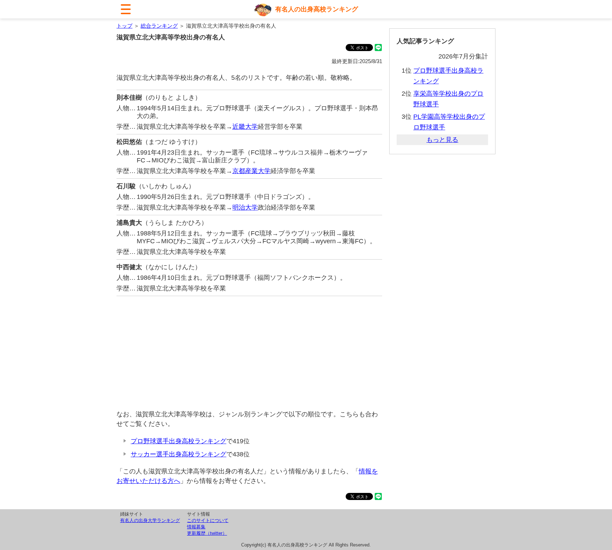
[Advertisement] (249, 352)
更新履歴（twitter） (207, 533)
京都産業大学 (251, 170)
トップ (124, 26)
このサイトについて (207, 520)
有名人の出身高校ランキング (316, 9)
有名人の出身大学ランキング (150, 520)
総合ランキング (159, 26)
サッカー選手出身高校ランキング (178, 454)
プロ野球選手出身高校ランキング (178, 441)
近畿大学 (245, 126)
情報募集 (196, 526)
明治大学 (245, 207)
